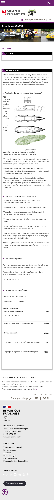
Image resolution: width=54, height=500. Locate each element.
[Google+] (48, 398)
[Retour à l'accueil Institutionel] (11, 413)
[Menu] (2, 3)
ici (36, 389)
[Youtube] (24, 474)
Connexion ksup (15, 483)
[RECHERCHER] (49, 3)
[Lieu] (28, 474)
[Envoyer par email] (36, 398)
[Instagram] (15, 474)
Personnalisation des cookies (15, 461)
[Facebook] (40, 398)
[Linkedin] (11, 474)
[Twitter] (44, 398)
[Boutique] (19, 474)
